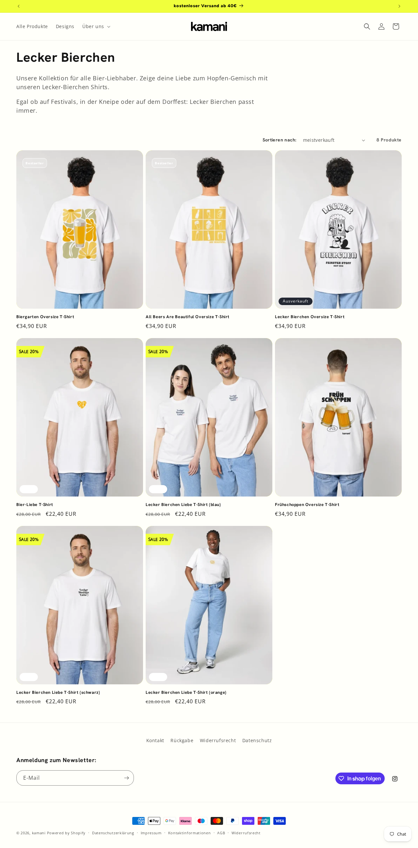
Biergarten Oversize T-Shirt (45, 316)
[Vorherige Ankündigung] (18, 6)
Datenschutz (257, 740)
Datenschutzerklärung (113, 832)
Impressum (151, 832)
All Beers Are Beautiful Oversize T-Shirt (188, 316)
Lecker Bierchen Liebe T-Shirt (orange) (186, 692)
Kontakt (155, 740)
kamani (39, 832)
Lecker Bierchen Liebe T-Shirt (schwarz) (58, 692)
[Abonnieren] (126, 778)
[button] (95, 26)
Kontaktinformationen (189, 832)
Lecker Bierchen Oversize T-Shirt (310, 316)
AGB (221, 832)
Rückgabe (181, 740)
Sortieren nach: (280, 140)
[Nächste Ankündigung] (399, 6)
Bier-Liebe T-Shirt (34, 504)
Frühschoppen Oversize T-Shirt (307, 504)
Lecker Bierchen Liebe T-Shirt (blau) (183, 504)
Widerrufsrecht (218, 740)
